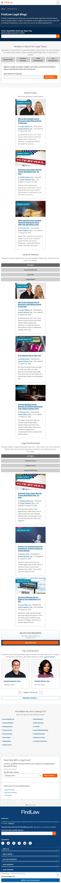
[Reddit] (24, 843)
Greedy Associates (39, 734)
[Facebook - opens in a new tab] (2, 843)
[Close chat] (58, 875)
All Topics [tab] (30, 265)
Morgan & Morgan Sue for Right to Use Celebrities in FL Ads (29, 599)
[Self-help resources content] (58, 859)
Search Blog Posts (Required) (13, 74)
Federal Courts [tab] (30, 466)
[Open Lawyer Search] (30, 36)
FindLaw (3, 8)
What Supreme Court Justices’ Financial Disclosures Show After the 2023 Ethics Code (29, 222)
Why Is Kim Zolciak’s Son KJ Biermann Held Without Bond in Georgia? (29, 121)
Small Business (38, 719)
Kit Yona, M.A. (24, 228)
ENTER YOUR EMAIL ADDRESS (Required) (12, 830)
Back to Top (31, 805)
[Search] (58, 2)
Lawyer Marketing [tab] (30, 470)
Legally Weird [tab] (30, 279)
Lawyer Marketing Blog (40, 730)
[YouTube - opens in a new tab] (8, 843)
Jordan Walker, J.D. (26, 126)
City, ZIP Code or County (11, 772)
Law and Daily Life (8, 719)
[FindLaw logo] (9, 2)
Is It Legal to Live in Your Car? (29, 355)
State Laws (8, 795)
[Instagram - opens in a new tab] (19, 843)
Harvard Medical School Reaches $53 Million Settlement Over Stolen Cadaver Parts (30, 406)
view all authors (49, 657)
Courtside (36, 726)
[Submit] (54, 833)
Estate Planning (38, 723)
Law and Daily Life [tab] (30, 270)
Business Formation (11, 792)
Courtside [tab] (30, 275)
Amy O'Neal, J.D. (25, 605)
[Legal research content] (58, 864)
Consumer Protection (40, 741)
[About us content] (58, 849)
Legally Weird (6, 741)
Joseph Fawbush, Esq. (25, 129)
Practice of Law (7, 730)
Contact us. (11, 823)
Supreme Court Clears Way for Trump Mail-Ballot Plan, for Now (30, 172)
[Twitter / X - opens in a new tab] (13, 843)
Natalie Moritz (25, 359)
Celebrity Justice (7, 726)
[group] (30, 676)
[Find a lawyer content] (58, 854)
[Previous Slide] (20, 692)
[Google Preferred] (30, 843)
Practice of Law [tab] (30, 461)
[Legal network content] (58, 869)
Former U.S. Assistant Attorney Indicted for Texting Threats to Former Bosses (30, 548)
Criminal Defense (7, 723)
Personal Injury (7, 734)
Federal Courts (7, 745)
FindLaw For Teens (39, 737)
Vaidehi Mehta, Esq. (26, 177)
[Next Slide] (40, 692)
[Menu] (2, 2)
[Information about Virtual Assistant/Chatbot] (14, 876)
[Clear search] (40, 775)
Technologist (6, 737)
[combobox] (23, 775)
